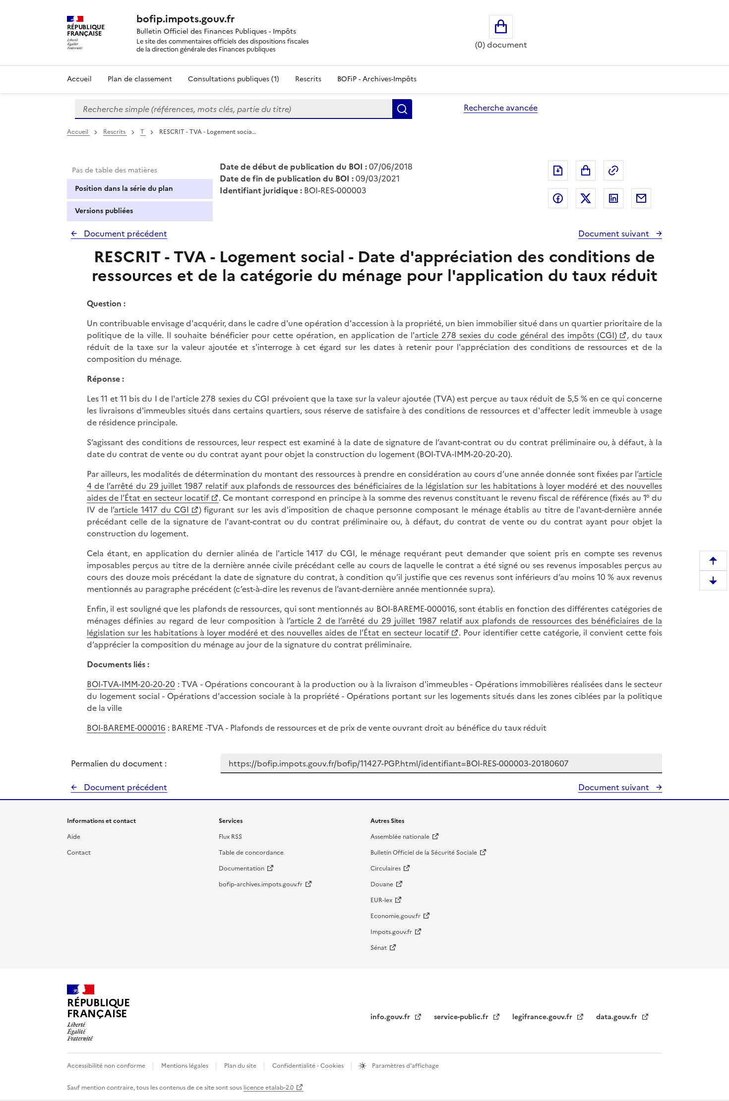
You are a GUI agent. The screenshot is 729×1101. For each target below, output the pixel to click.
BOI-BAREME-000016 (126, 728)
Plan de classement (140, 79)
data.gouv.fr (617, 1017)
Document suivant (614, 233)
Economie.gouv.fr (395, 916)
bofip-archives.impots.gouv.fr (261, 884)
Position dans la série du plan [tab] (124, 188)
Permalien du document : (119, 763)
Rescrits (308, 79)
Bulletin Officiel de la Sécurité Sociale (423, 852)
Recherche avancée (501, 108)
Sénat (378, 947)
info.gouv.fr (391, 1017)
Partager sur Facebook (558, 198)
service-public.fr (462, 1017)
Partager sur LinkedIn (613, 198)
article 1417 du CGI (151, 510)
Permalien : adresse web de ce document (613, 170)
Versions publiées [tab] (104, 211)
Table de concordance (251, 852)
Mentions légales (185, 1065)
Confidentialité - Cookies (308, 1065)
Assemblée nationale (399, 836)
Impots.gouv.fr (391, 931)
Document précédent (124, 233)
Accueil (79, 79)
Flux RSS (230, 836)
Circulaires (385, 868)
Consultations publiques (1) (233, 79)
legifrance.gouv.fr (543, 1017)
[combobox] (233, 109)
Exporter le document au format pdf (558, 170)
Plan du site (241, 1065)
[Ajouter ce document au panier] (586, 170)
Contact (79, 852)
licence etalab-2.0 (268, 1087)
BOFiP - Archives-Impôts (377, 79)
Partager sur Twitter (586, 198)
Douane (381, 884)
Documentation (241, 868)
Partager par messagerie (641, 198)
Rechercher (402, 109)
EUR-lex (381, 900)
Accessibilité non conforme (107, 1065)
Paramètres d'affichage (404, 1065)
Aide (73, 836)
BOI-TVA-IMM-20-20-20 (131, 684)
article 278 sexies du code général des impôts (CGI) (516, 335)
